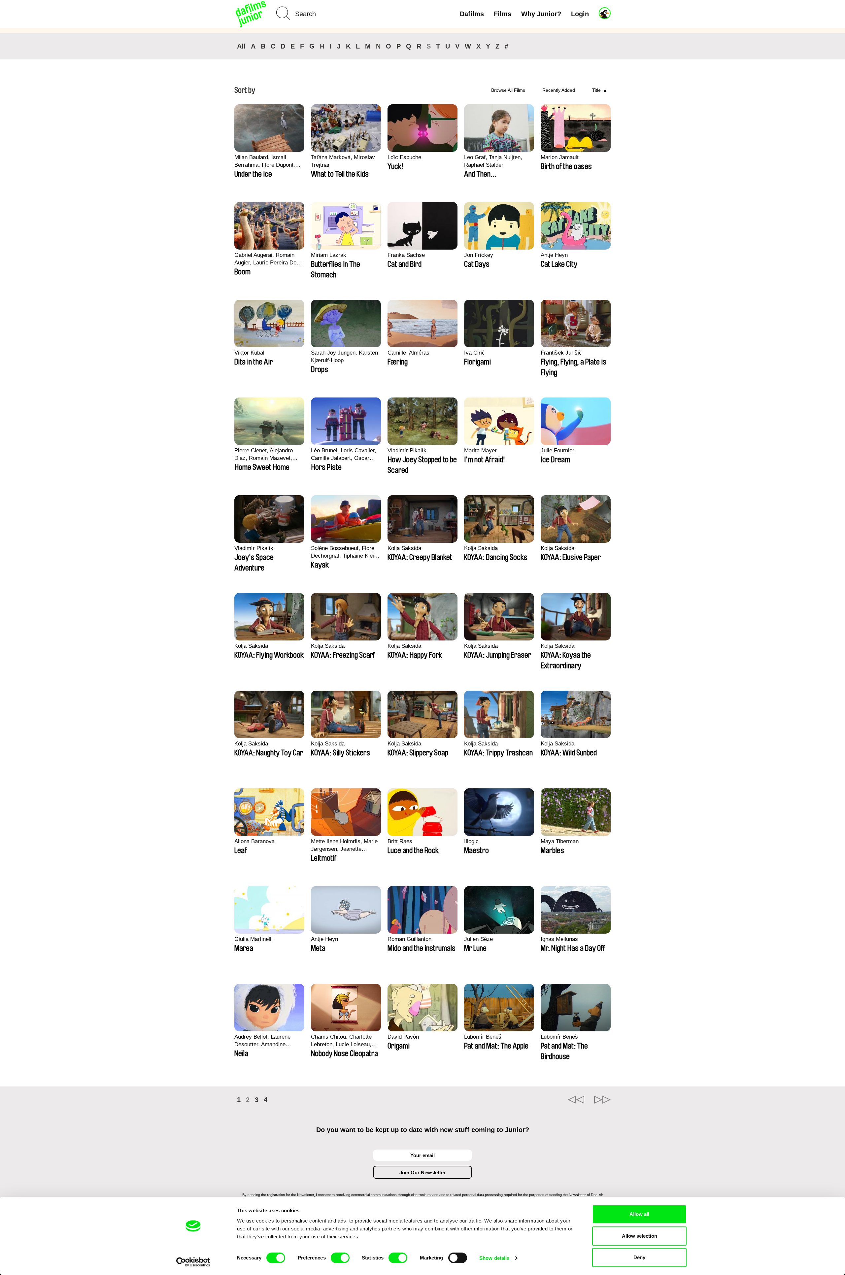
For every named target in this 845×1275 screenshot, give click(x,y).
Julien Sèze (478, 939)
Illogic (471, 841)
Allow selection (639, 1236)
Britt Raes (400, 841)
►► (602, 1100)
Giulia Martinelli (253, 939)
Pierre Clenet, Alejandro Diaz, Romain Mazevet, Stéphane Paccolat (263, 454)
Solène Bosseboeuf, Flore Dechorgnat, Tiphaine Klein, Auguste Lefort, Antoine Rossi (345, 552)
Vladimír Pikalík (407, 450)
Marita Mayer (480, 450)
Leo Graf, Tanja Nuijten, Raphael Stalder (493, 161)
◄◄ (576, 1100)
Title (596, 90)
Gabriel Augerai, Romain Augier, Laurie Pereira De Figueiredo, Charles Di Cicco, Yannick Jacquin (265, 259)
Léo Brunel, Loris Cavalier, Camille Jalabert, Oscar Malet (343, 454)
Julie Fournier (557, 450)
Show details (494, 1258)
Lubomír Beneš (482, 1037)
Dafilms (472, 13)
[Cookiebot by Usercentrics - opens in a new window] (193, 1262)
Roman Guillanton (409, 939)
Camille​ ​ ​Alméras (408, 353)
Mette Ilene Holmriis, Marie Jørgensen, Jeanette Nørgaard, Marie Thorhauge (345, 845)
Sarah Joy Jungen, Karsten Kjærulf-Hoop (344, 356)
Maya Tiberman (560, 841)
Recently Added (558, 90)
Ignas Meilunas (559, 939)
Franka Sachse (406, 255)
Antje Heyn (554, 255)
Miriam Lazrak (328, 255)
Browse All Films (508, 90)
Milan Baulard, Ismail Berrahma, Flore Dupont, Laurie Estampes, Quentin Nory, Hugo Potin (266, 161)
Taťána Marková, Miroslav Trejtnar (343, 161)
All (241, 46)
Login (580, 13)
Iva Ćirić (474, 353)
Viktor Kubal (249, 353)
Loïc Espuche (404, 157)
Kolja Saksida (404, 548)
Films (502, 13)
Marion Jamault (560, 157)
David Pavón (403, 1037)
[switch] (340, 1258)
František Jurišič (561, 353)
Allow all (639, 1214)
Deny (639, 1257)
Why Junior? (541, 13)
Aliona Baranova (254, 841)
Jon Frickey (478, 255)
